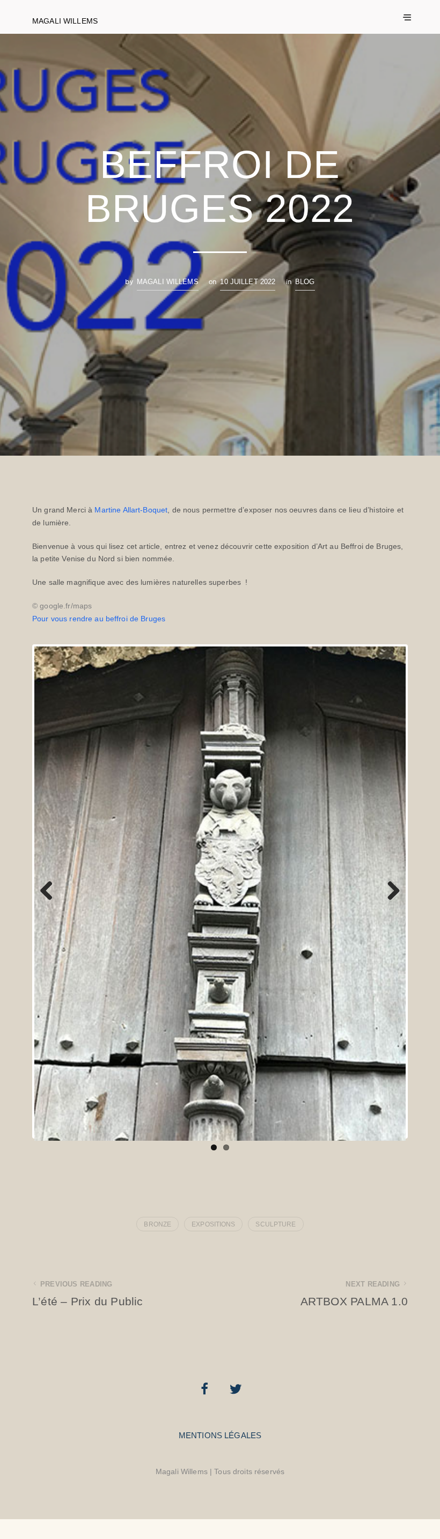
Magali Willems (65, 21)
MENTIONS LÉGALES (220, 1465)
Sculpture (275, 1254)
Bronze (157, 1254)
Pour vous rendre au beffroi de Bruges (98, 618)
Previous (50, 906)
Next (389, 906)
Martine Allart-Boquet (130, 509)
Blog (305, 282)
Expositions (213, 1254)
